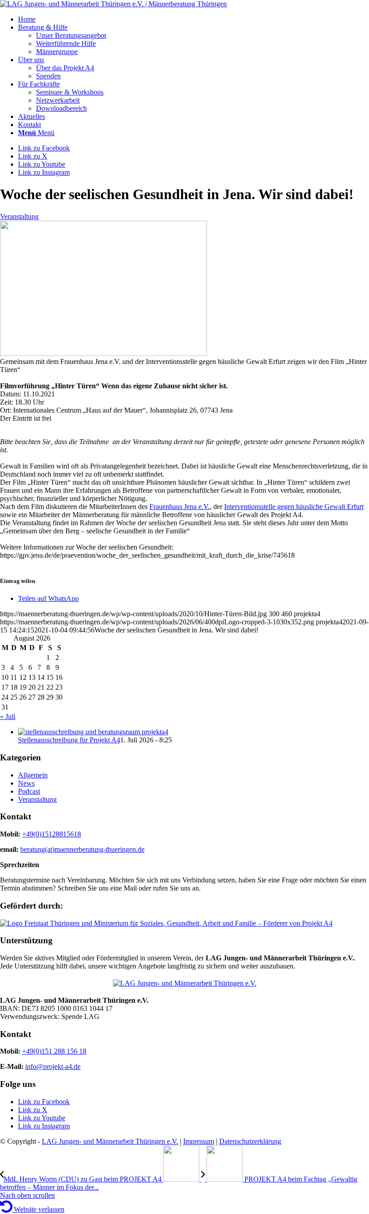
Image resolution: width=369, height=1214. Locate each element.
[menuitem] (193, 19)
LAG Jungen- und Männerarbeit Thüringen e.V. (110, 1141)
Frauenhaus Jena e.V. (179, 506)
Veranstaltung (19, 216)
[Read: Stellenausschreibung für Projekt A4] (93, 732)
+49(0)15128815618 (51, 834)
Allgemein (33, 775)
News (26, 783)
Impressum (198, 1141)
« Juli (7, 716)
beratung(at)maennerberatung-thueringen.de (82, 849)
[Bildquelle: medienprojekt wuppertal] (103, 353)
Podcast (29, 791)
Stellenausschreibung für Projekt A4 (69, 740)
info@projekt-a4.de (53, 1066)
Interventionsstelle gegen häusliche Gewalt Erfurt (294, 506)
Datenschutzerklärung (250, 1141)
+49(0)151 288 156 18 (54, 1051)
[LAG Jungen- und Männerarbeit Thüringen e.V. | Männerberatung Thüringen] (113, 4)
